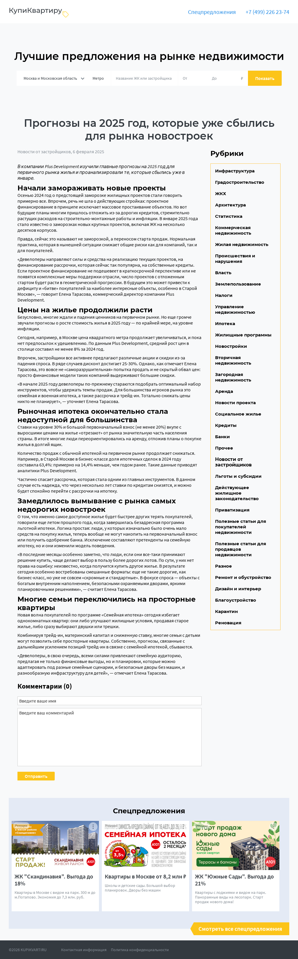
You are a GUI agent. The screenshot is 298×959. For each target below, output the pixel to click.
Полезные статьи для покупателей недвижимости (240, 526)
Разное (223, 566)
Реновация (228, 622)
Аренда (224, 391)
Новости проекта (235, 402)
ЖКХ (220, 193)
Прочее (224, 448)
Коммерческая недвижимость (233, 230)
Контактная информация (84, 949)
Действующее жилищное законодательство (237, 493)
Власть (223, 272)
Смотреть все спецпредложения (240, 928)
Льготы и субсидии (238, 476)
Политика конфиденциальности (140, 949)
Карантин (226, 611)
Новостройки (231, 346)
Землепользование (238, 284)
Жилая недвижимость (241, 244)
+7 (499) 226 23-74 (267, 11)
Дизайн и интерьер (238, 588)
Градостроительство (239, 182)
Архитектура (230, 205)
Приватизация (232, 510)
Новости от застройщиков (44, 151)
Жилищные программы (243, 335)
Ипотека (225, 323)
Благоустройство (235, 600)
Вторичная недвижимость (233, 360)
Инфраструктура (235, 171)
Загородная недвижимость (233, 377)
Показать (264, 78)
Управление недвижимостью (235, 309)
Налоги (224, 295)
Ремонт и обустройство (243, 577)
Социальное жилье (238, 414)
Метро (98, 78)
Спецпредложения (212, 11)
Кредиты (226, 425)
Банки (222, 436)
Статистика (228, 216)
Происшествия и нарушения (235, 258)
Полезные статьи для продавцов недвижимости (240, 549)
